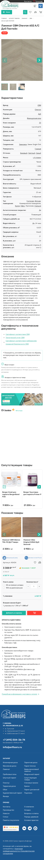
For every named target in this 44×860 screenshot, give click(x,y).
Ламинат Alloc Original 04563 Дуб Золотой (31, 542)
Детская (38, 201)
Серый (38, 153)
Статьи (5, 817)
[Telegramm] (30, 828)
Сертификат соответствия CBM (18, 334)
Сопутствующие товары (30, 779)
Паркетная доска (30, 762)
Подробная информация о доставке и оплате (19, 694)
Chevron (38, 109)
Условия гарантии (31, 820)
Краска (26, 786)
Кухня (17, 206)
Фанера (6, 796)
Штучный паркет (9, 778)
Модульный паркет (31, 774)
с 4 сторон (37, 157)
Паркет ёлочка (30, 766)
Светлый (31, 153)
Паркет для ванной (31, 789)
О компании (29, 807)
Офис (23, 206)
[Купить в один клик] (34, 613)
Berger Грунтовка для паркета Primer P (32, 493)
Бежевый (23, 153)
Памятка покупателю (11, 820)
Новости (6, 813)
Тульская (38, 1)
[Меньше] (28, 586)
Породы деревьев (31, 817)
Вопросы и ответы (31, 813)
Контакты (28, 1)
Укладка (27, 810)
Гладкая (38, 149)
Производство (8, 810)
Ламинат (6, 769)
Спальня (37, 206)
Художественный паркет (12, 793)
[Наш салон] (22, 399)
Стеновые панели (31, 783)
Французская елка (34, 118)
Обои (5, 789)
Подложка (28, 793)
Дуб (39, 114)
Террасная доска (9, 786)
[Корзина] (40, 12)
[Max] (35, 828)
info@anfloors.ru (12, 747)
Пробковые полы (9, 774)
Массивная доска (9, 766)
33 (40, 123)
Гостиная (30, 201)
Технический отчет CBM (15, 337)
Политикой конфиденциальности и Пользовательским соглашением (18, 851)
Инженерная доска (10, 762)
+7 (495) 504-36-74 (14, 739)
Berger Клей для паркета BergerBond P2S (10, 494)
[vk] (24, 828)
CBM (39, 105)
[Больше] (39, 586)
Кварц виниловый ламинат (31, 770)
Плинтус (6, 783)
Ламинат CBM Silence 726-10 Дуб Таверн (11, 541)
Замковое (23, 144)
